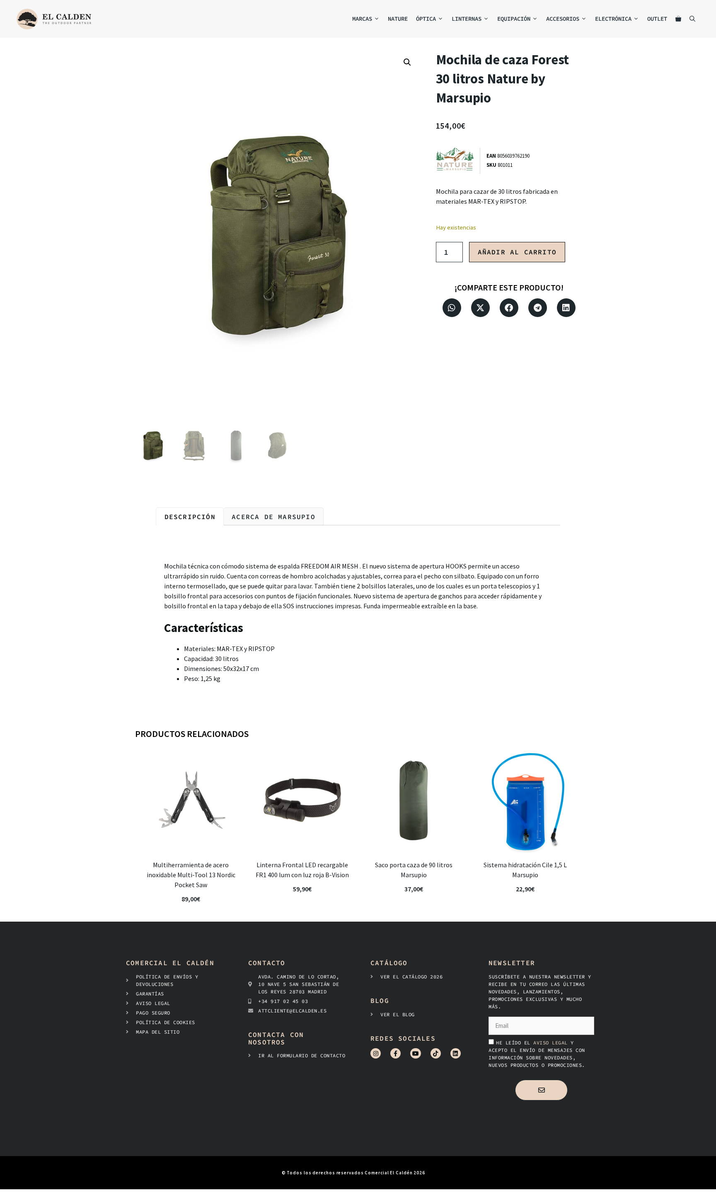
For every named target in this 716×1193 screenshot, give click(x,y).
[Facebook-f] (395, 1053)
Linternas (466, 18)
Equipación (513, 18)
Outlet (657, 18)
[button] (407, 62)
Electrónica (613, 18)
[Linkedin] (455, 1053)
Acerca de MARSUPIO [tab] (273, 516)
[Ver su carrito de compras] (678, 19)
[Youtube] (415, 1053)
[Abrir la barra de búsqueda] (692, 19)
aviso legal (552, 1042)
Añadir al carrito (517, 252)
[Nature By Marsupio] (458, 161)
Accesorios (562, 18)
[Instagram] (375, 1053)
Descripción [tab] (189, 516)
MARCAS (362, 18)
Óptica (426, 18)
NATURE (398, 18)
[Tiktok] (436, 1053)
